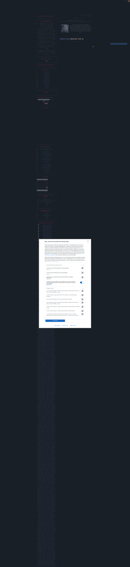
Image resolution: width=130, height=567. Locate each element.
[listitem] (65, 265)
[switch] (82, 268)
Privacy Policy (73, 325)
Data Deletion (57, 325)
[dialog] (65, 283)
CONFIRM (55, 320)
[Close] (88, 241)
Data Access (65, 325)
